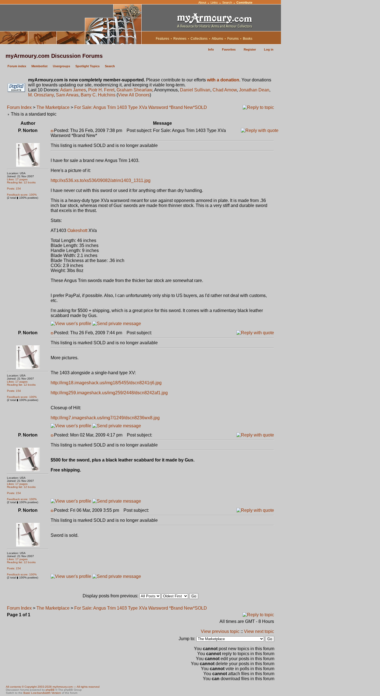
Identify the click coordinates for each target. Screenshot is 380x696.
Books (247, 39)
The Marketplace (53, 107)
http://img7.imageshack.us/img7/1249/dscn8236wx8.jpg (105, 417)
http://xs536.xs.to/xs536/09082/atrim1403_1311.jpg (100, 180)
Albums (217, 39)
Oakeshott (77, 230)
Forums (233, 39)
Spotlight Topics (87, 66)
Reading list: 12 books (21, 182)
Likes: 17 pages (17, 179)
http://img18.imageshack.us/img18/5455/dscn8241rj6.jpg (106, 382)
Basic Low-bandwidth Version (42, 692)
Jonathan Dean (254, 90)
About (202, 2)
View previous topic (220, 631)
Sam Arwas (67, 95)
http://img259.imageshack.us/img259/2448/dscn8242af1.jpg (109, 392)
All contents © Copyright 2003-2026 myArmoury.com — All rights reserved (53, 686)
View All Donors (134, 95)
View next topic (259, 631)
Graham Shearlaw (134, 90)
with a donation (223, 80)
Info (211, 49)
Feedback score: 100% (22, 194)
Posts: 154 (14, 188)
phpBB (50, 689)
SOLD (201, 107)
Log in (268, 49)
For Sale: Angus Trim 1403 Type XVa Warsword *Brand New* (134, 107)
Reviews (179, 39)
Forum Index (19, 107)
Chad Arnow (225, 90)
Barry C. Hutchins (98, 95)
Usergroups (61, 66)
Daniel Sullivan (195, 90)
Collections (199, 39)
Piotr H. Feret (101, 90)
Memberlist (39, 66)
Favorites (229, 49)
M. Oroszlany (41, 95)
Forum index (17, 66)
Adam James (73, 90)
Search (227, 2)
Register (250, 49)
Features (162, 39)
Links (214, 2)
